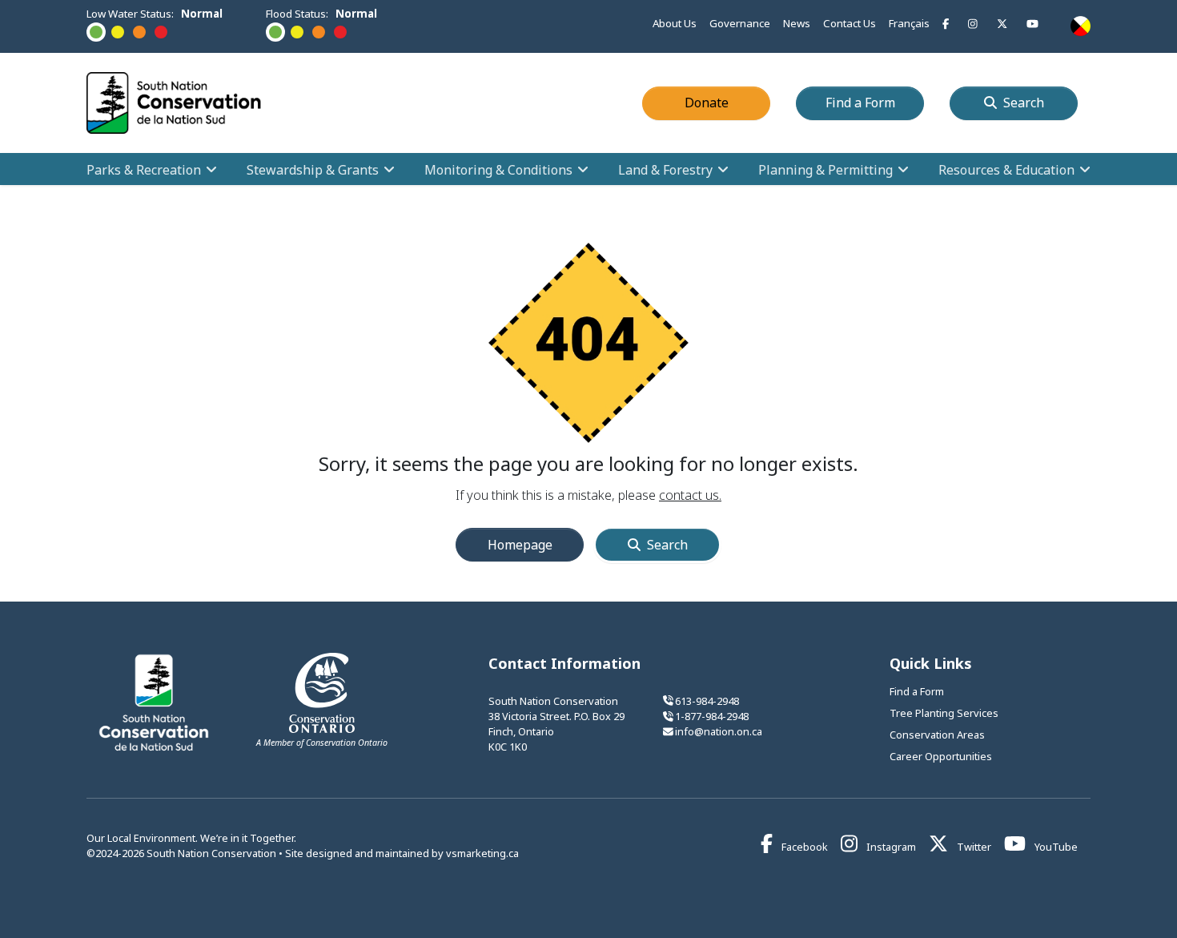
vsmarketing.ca (482, 853)
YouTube (1055, 846)
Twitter (972, 846)
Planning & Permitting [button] (825, 169)
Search (1023, 102)
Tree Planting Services (944, 713)
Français (909, 23)
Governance (739, 23)
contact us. (690, 495)
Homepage (520, 545)
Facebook (803, 846)
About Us (675, 23)
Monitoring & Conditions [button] (498, 169)
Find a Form (875, 102)
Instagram (890, 846)
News (796, 23)
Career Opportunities (941, 756)
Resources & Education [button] (1006, 169)
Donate (727, 102)
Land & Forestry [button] (665, 169)
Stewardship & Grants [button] (313, 169)
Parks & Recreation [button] (143, 169)
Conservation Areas (937, 734)
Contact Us (849, 23)
